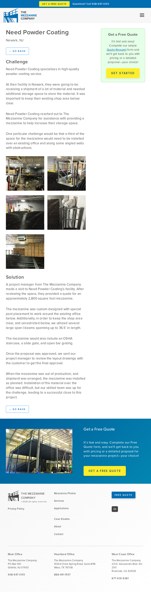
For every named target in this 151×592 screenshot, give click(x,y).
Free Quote (124, 495)
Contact (59, 534)
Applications (61, 508)
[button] (142, 15)
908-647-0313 (100, 4)
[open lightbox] (25, 173)
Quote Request (116, 50)
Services (59, 501)
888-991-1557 (62, 574)
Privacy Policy (16, 509)
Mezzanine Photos (65, 493)
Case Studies (62, 519)
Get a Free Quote (54, 4)
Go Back (17, 51)
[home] (19, 15)
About (57, 526)
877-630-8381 (120, 578)
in (114, 509)
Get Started (123, 73)
